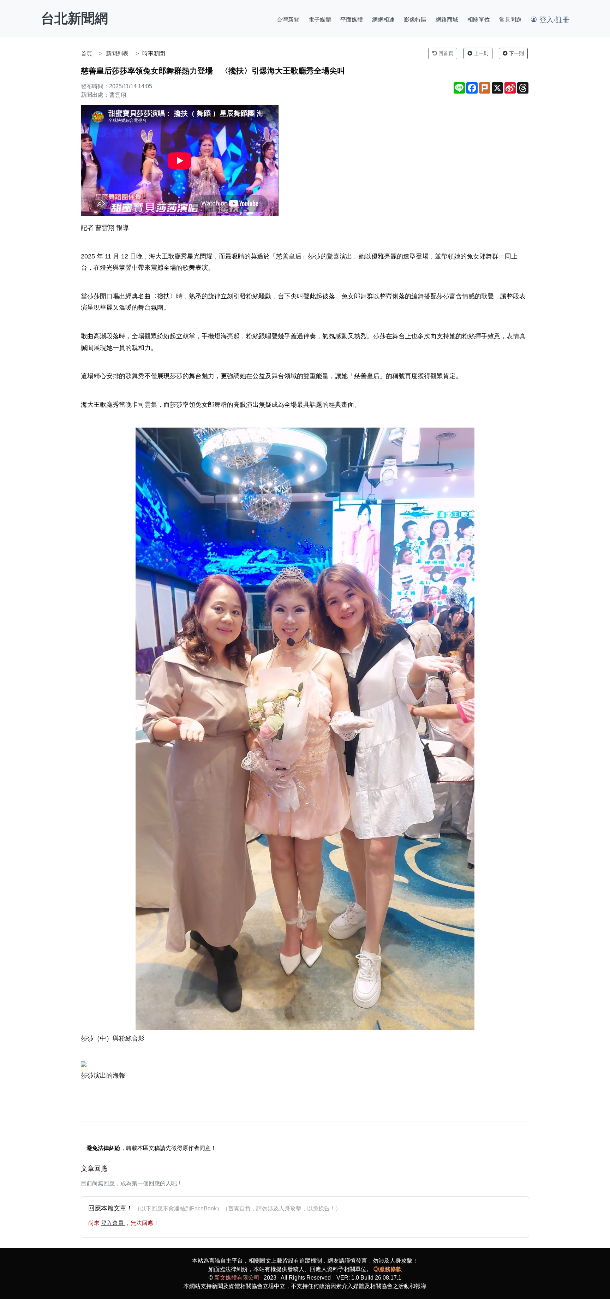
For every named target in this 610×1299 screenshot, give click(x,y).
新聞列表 (117, 53)
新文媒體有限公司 (236, 1278)
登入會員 (113, 1223)
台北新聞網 (74, 18)
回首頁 (445, 53)
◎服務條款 (387, 1269)
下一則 (516, 53)
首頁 (86, 53)
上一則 (480, 53)
